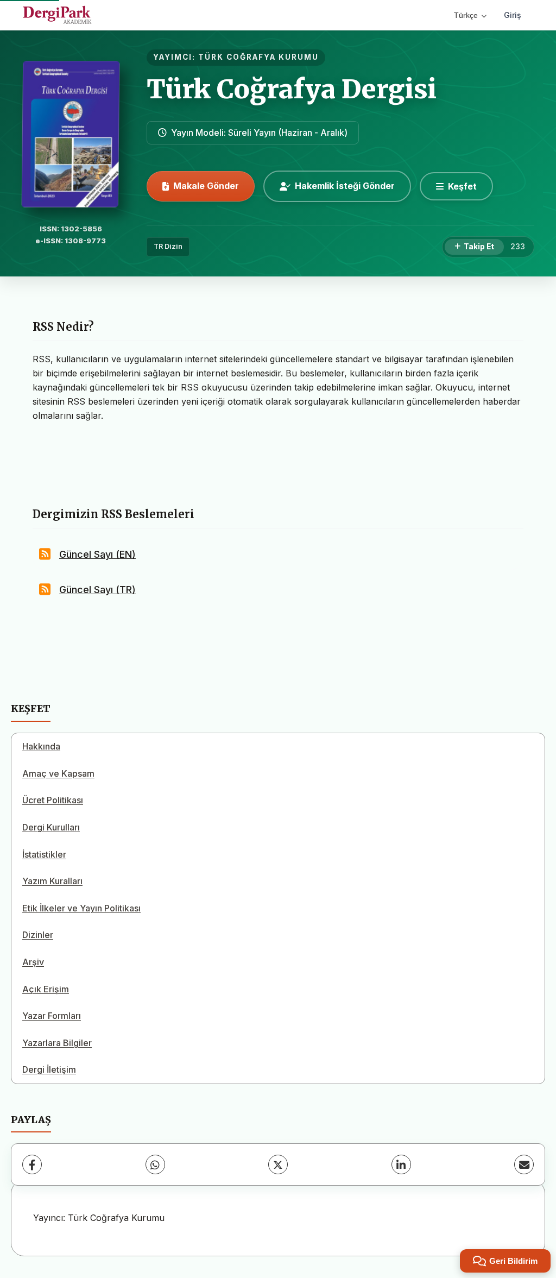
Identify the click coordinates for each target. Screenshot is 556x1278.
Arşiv (33, 961)
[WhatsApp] (155, 1164)
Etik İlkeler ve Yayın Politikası (81, 908)
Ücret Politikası (52, 800)
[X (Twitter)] (278, 1164)
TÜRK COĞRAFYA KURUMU (258, 57)
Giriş (512, 15)
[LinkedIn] (401, 1164)
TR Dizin (168, 246)
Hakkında (41, 746)
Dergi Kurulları (51, 827)
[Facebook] (32, 1164)
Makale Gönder (206, 185)
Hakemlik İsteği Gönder (345, 185)
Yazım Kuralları (52, 881)
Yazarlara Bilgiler (57, 1042)
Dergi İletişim (49, 1069)
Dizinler (37, 934)
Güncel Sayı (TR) (97, 589)
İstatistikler (44, 854)
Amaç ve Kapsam (58, 773)
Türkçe (466, 15)
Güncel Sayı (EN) (97, 554)
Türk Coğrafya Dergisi (292, 89)
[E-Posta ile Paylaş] (524, 1164)
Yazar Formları (51, 1015)
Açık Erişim (45, 989)
